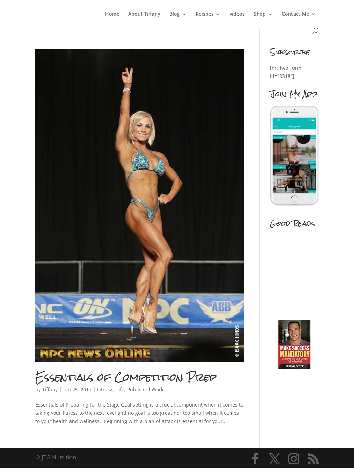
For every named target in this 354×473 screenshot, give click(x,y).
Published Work (145, 389)
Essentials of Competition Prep (126, 377)
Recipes (205, 14)
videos (237, 14)
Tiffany (50, 389)
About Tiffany (144, 14)
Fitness (105, 389)
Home (112, 14)
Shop (260, 14)
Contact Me (295, 14)
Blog (174, 14)
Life (120, 389)
